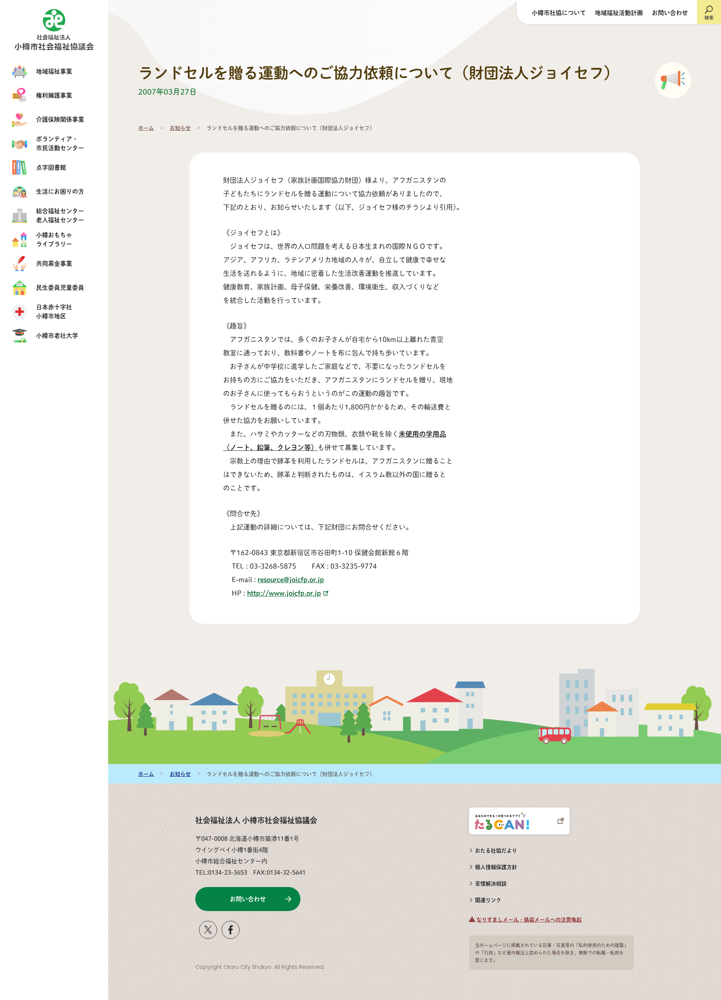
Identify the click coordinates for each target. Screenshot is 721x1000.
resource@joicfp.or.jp (291, 579)
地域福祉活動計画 (619, 12)
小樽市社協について (559, 12)
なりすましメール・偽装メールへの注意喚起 (529, 919)
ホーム (146, 127)
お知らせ (180, 127)
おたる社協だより (496, 850)
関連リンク (488, 900)
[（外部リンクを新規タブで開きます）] (208, 935)
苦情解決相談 (488, 881)
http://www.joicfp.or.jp (284, 593)
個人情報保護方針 (496, 866)
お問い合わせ (670, 12)
